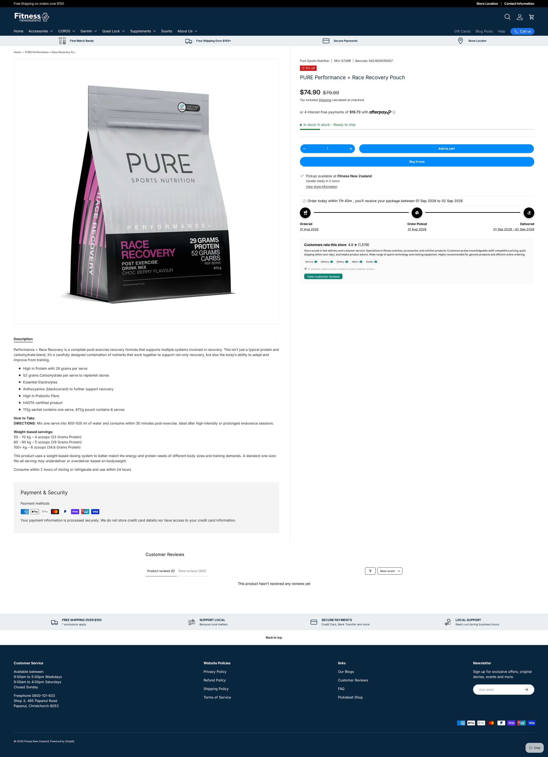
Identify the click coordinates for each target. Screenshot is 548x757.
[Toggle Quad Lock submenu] (123, 31)
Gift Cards (462, 31)
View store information (321, 186)
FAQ (341, 689)
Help (501, 31)
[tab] (23, 339)
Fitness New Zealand (36, 741)
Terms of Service (217, 697)
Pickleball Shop (350, 697)
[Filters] (370, 571)
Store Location (487, 3)
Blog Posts (484, 31)
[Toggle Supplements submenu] (154, 31)
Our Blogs (346, 671)
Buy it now (417, 161)
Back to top (274, 637)
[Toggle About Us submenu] (195, 31)
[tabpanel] (146, 409)
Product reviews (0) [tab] (161, 571)
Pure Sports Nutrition (314, 61)
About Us (184, 31)
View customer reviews (323, 276)
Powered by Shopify (62, 741)
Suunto (166, 31)
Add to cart (446, 148)
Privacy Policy (215, 671)
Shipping (325, 100)
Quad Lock (111, 31)
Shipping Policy (216, 689)
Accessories (38, 31)
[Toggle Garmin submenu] (95, 31)
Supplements (140, 31)
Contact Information (519, 3)
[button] (531, 17)
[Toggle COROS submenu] (73, 31)
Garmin (86, 31)
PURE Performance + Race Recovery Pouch (50, 52)
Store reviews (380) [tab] (192, 571)
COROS (64, 31)
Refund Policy (215, 680)
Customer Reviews (353, 680)
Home (18, 31)
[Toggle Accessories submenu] (51, 31)
